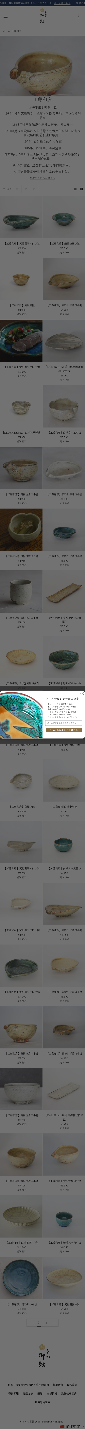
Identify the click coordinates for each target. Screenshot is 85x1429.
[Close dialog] (82, 693)
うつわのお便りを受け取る (63, 729)
